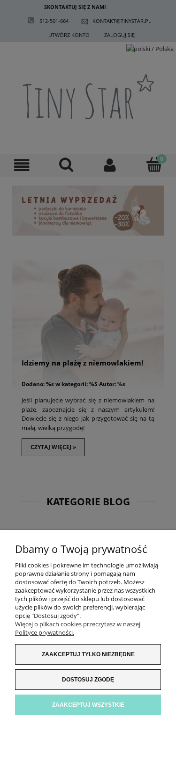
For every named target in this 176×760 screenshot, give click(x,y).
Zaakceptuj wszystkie (88, 705)
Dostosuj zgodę (88, 679)
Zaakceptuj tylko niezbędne (88, 654)
